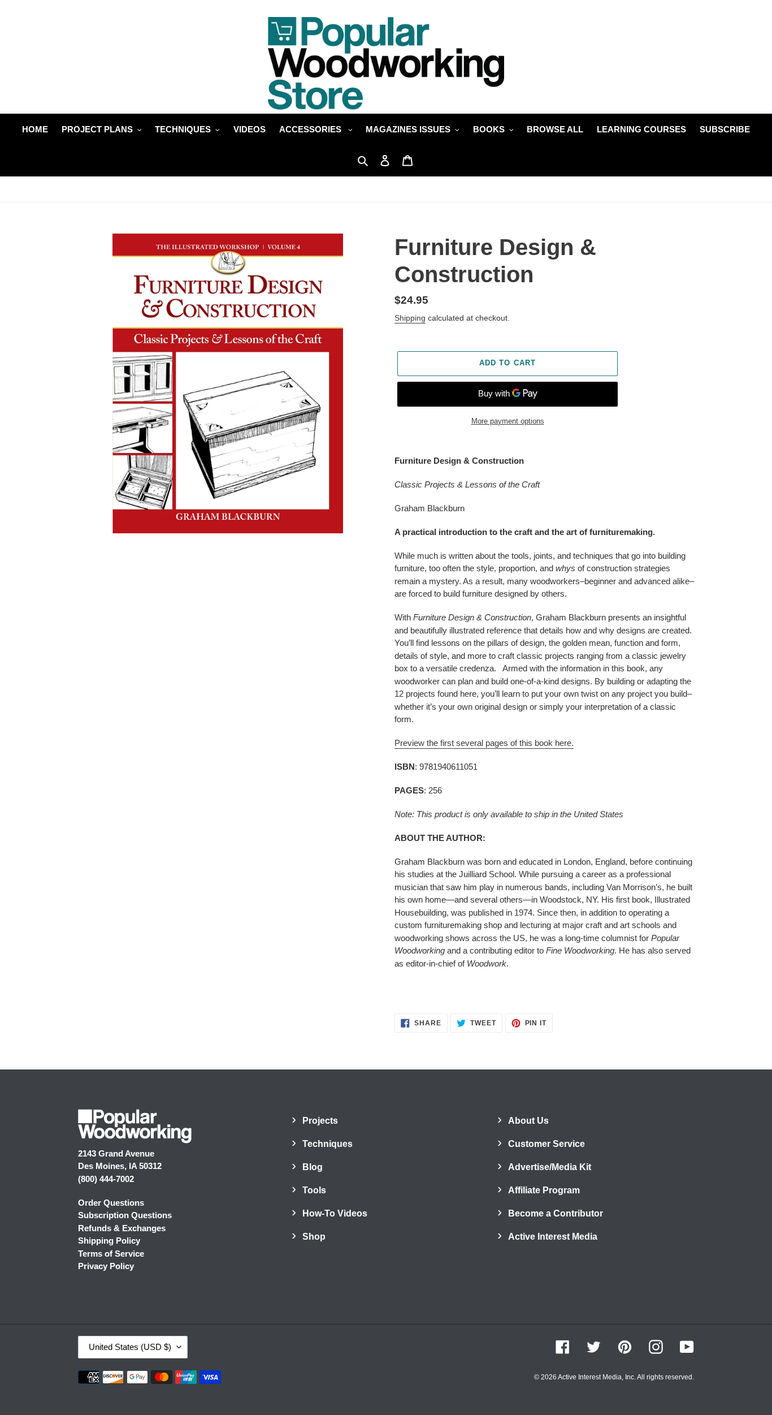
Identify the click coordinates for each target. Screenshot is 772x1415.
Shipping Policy (109, 1240)
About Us (528, 1120)
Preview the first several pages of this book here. (484, 743)
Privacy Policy (106, 1266)
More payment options (507, 421)
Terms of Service (111, 1253)
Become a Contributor (555, 1213)
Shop (314, 1236)
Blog (312, 1167)
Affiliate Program (544, 1190)
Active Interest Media (552, 1236)
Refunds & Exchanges (122, 1228)
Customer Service (546, 1144)
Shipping (410, 317)
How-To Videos (334, 1213)
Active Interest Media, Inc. (597, 1377)
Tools (314, 1190)
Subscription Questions (125, 1215)
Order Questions (111, 1202)
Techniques (327, 1144)
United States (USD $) (130, 1347)
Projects (320, 1120)
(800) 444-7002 (106, 1179)
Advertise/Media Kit (549, 1167)
